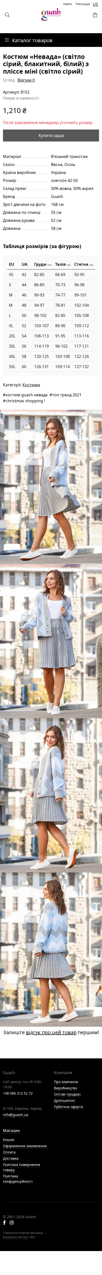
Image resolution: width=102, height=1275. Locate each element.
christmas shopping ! (25, 401)
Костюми (31, 385)
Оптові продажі (67, 1094)
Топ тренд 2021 (66, 395)
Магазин (11, 1130)
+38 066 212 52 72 (18, 1093)
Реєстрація (83, 4)
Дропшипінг (64, 1100)
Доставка (11, 1158)
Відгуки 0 (26, 80)
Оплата (9, 1152)
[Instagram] (12, 1223)
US (95, 4)
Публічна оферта (68, 1106)
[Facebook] (4, 1223)
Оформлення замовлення (25, 1145)
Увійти (67, 4)
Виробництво (65, 1088)
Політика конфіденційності (18, 1179)
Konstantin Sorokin (15, 1237)
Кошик (8, 1139)
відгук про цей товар (51, 1032)
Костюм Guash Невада (27, 395)
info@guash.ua (15, 1114)
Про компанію (66, 1081)
